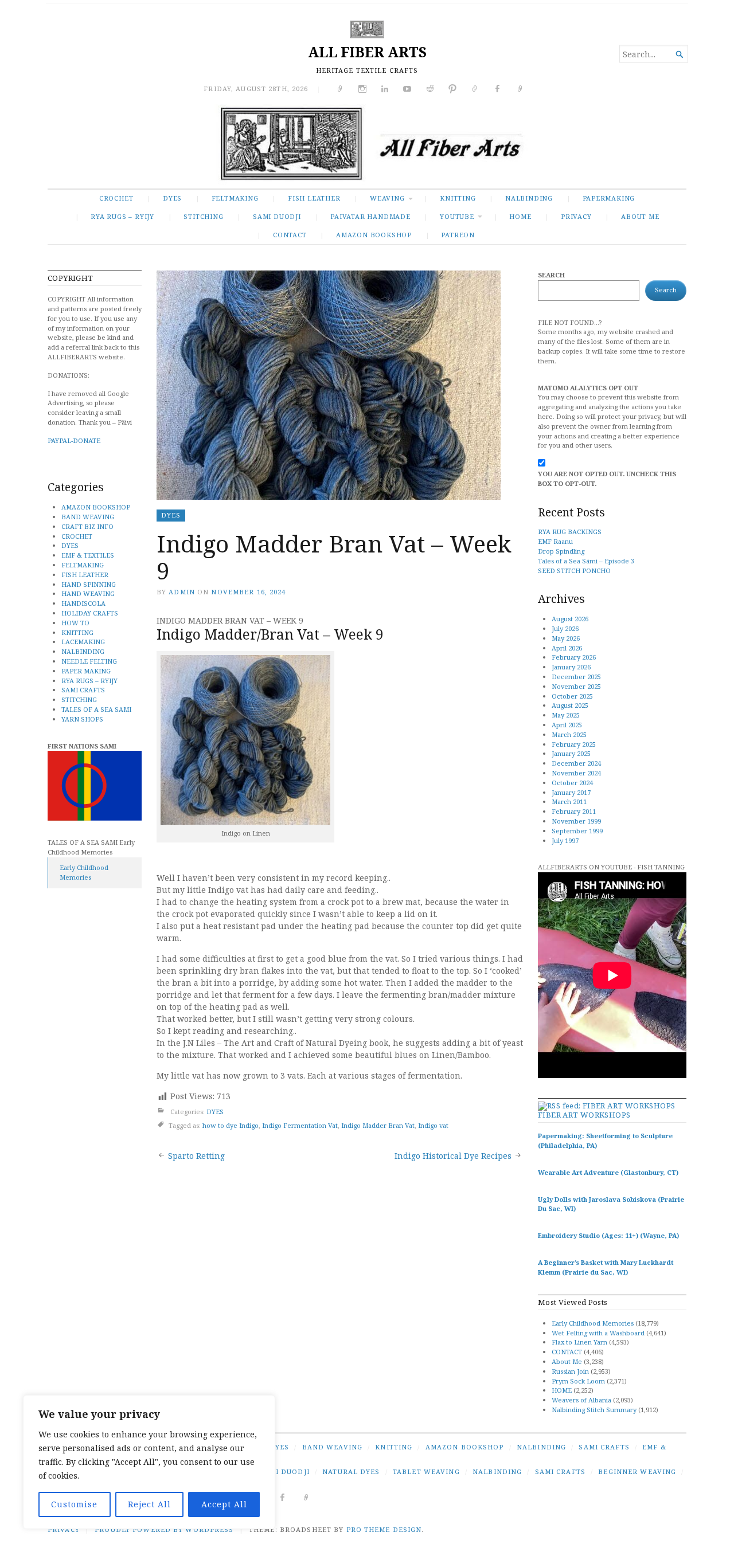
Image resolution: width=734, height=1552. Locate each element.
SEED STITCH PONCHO (574, 570)
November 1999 (576, 821)
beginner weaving (637, 1471)
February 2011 (574, 811)
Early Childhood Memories (84, 872)
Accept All (224, 1504)
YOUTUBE (457, 216)
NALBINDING (529, 198)
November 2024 (576, 773)
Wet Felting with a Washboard (598, 1332)
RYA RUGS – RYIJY (122, 216)
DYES (172, 198)
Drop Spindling (561, 551)
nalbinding (497, 1471)
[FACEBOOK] (282, 1496)
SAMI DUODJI (277, 216)
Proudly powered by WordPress (164, 1529)
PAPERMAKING (609, 198)
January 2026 (571, 667)
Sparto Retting (196, 1155)
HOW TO (75, 622)
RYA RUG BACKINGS (570, 531)
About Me (640, 216)
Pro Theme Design (384, 1529)
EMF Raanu (555, 541)
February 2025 (574, 744)
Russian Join (570, 1371)
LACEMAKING (83, 641)
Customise (74, 1504)
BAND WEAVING (87, 516)
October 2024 (572, 782)
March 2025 (569, 734)
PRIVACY (576, 216)
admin (182, 591)
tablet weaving (426, 1471)
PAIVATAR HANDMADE (370, 216)
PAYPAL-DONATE (74, 440)
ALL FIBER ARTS (367, 51)
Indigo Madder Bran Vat (378, 1125)
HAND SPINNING (88, 584)
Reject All (149, 1504)
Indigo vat (433, 1125)
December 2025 (576, 676)
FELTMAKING (235, 198)
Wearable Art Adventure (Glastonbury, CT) (608, 1172)
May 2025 (566, 715)
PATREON (458, 234)
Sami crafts (560, 1471)
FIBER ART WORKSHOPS (584, 1115)
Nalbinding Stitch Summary (594, 1409)
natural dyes (351, 1471)
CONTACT (290, 234)
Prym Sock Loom (578, 1381)
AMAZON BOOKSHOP (374, 234)
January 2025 (571, 753)
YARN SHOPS (82, 719)
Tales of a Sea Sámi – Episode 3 (586, 560)
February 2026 (574, 657)
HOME (562, 1390)
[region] (149, 1462)
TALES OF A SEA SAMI (96, 709)
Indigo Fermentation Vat (300, 1125)
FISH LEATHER (314, 198)
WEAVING (387, 198)
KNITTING (457, 198)
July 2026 (565, 628)
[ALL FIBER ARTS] (367, 146)
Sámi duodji (284, 1471)
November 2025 (576, 686)
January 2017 (571, 792)
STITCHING (203, 216)
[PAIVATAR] (306, 1496)
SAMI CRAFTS (83, 689)
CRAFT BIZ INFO (87, 526)
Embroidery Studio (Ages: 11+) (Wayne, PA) (608, 1235)
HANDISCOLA (83, 603)
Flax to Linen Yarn (579, 1342)
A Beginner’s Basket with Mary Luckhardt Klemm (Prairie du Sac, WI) (605, 1267)
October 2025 (572, 696)
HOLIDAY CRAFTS (89, 613)
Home (520, 216)
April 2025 (567, 724)
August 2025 (570, 705)
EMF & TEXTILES (87, 555)
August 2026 (570, 618)
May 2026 (566, 638)
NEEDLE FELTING (89, 661)
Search (551, 275)
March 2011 (569, 801)
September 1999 (577, 830)
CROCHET (116, 198)
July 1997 (565, 840)
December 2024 (576, 763)
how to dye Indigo (230, 1125)
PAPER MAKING (86, 671)
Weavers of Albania (581, 1400)
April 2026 (567, 648)
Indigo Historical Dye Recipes (453, 1155)
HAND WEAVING (88, 593)
